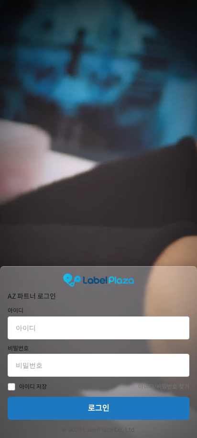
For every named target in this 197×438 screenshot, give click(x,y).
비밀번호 (18, 348)
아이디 (15, 310)
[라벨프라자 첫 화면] (98, 280)
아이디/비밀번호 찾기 (163, 386)
